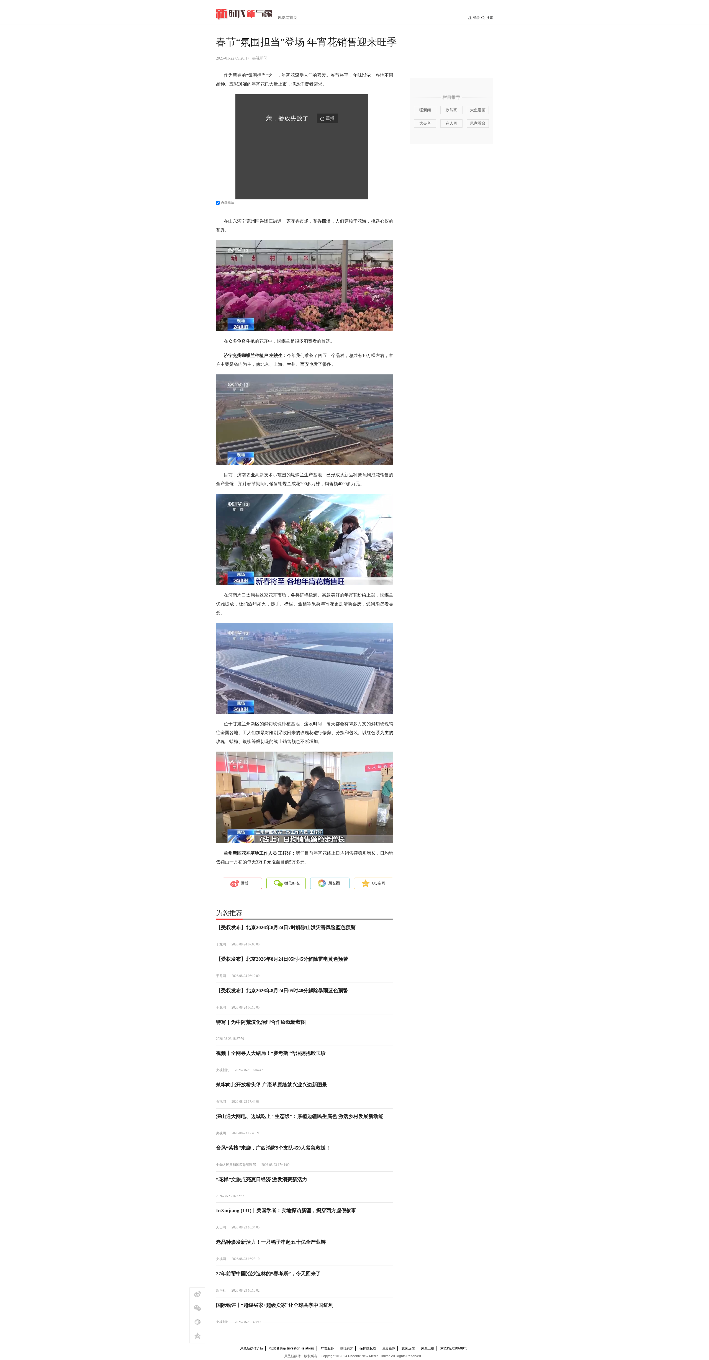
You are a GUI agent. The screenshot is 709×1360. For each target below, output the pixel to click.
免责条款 (388, 1348)
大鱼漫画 (477, 110)
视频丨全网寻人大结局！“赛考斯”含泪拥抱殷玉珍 (271, 1053)
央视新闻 (260, 58)
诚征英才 (346, 1348)
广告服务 (327, 1348)
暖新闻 (425, 110)
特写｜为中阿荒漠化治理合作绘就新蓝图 (261, 1022)
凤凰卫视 (427, 1348)
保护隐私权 (367, 1348)
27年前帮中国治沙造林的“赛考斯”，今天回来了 (268, 1273)
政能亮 (451, 110)
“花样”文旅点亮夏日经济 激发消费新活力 (261, 1179)
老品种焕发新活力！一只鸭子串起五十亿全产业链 (271, 1242)
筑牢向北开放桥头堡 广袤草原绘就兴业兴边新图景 (271, 1085)
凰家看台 (477, 123)
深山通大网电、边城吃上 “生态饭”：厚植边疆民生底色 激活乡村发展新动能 (299, 1116)
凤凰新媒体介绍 (251, 1348)
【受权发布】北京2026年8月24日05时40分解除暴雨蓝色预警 (282, 990)
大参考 (425, 123)
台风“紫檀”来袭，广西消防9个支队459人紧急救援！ (273, 1148)
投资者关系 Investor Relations (292, 1348)
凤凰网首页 (287, 18)
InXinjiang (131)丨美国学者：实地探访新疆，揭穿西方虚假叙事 (286, 1210)
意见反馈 (408, 1348)
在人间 (451, 123)
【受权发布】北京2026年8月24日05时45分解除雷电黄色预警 (282, 959)
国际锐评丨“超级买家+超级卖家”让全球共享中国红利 (274, 1305)
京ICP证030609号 (453, 1348)
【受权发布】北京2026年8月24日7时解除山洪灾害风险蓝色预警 (286, 927)
